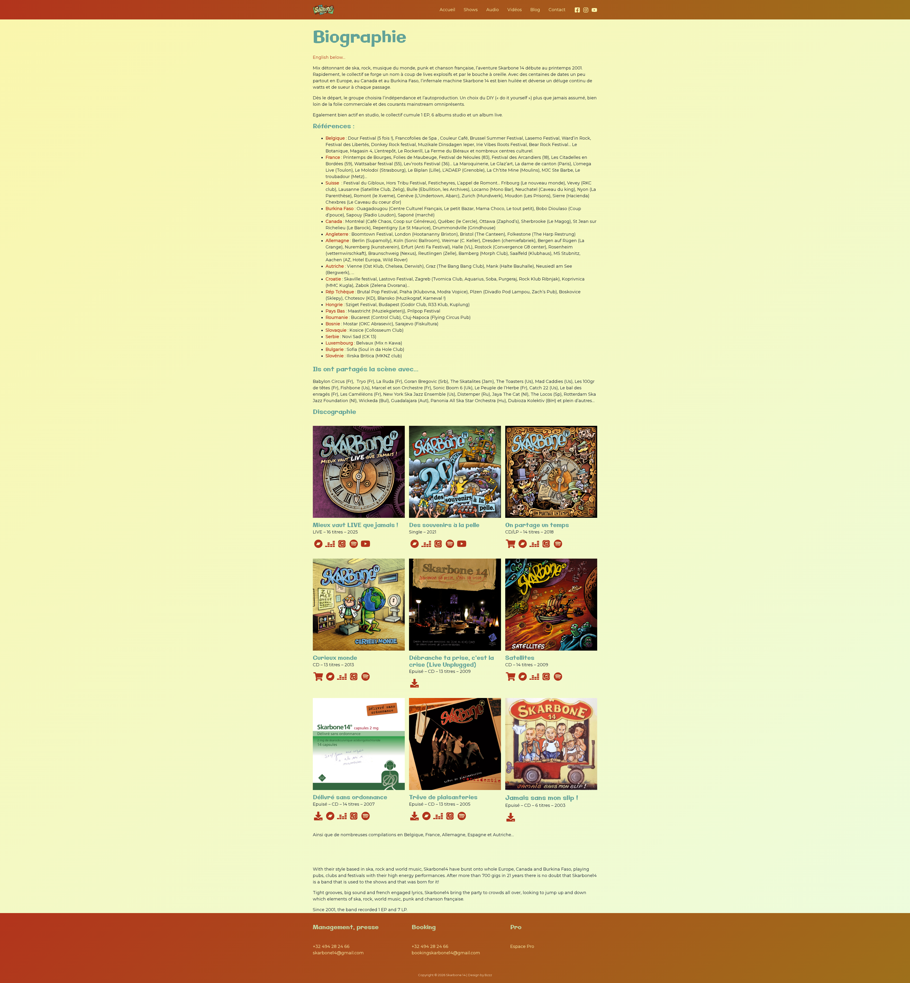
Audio (492, 9)
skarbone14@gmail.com (338, 952)
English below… (329, 57)
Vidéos (514, 9)
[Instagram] (586, 10)
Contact (557, 9)
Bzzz (488, 975)
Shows (471, 9)
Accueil (447, 9)
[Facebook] (577, 10)
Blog (535, 9)
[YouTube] (594, 10)
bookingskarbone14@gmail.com (446, 952)
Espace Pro (522, 946)
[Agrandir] (398, 704)
